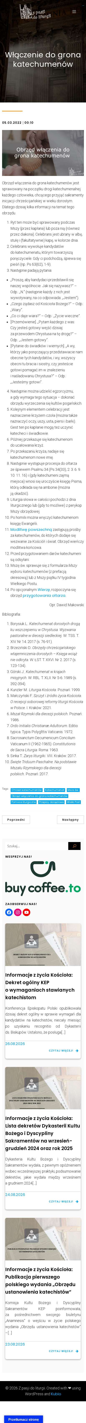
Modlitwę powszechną (31, 529)
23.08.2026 (15, 1344)
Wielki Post (73, 802)
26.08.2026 (15, 1043)
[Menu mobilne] (74, 11)
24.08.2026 (15, 1194)
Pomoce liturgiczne (23, 802)
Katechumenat (54, 790)
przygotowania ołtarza (43, 595)
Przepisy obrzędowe (51, 802)
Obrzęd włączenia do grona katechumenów (39, 796)
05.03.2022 (12, 123)
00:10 (29, 123)
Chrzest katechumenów (26, 790)
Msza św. (73, 790)
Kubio (56, 1393)
